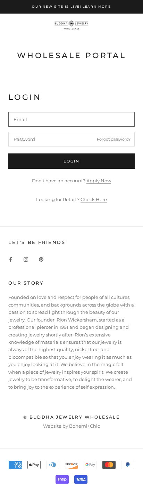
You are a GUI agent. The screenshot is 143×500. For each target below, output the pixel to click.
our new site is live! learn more (71, 6)
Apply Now (98, 180)
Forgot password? (114, 139)
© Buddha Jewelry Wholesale (71, 417)
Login (72, 161)
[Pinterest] (41, 259)
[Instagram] (26, 259)
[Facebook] (10, 259)
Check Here (94, 199)
